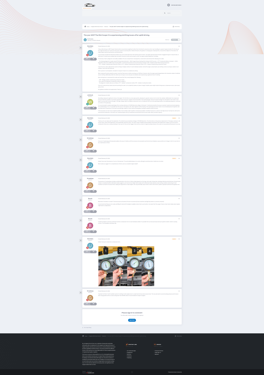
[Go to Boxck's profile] (90, 205)
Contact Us (89, 371)
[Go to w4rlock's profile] (90, 102)
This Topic (177, 13)
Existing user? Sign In (176, 5)
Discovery (129, 354)
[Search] (165, 13)
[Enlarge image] (126, 266)
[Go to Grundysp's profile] (90, 145)
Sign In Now (132, 320)
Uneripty (91, 39)
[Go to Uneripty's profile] (85, 39)
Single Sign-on (158, 352)
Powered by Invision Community (175, 372)
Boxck (90, 198)
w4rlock (90, 95)
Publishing (129, 357)
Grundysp (90, 138)
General (98, 40)
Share (167, 39)
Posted (104, 46)
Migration (157, 354)
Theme (83, 371)
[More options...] (179, 46)
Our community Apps (131, 350)
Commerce (129, 355)
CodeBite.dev (91, 372)
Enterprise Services (159, 350)
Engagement (129, 352)
